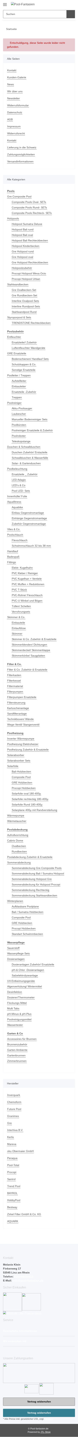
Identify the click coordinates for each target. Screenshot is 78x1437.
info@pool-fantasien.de (27, 1280)
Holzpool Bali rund (23, 229)
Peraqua (12, 1158)
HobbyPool (13, 1200)
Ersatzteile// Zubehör (24, 342)
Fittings (11, 562)
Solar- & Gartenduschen (26, 463)
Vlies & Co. (13, 529)
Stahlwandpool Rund (24, 311)
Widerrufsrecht (16, 133)
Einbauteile (18, 622)
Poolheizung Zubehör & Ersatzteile (28, 749)
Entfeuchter (14, 336)
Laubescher (19, 413)
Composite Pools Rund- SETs (29, 207)
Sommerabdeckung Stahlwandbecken (34, 895)
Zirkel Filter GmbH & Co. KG (24, 1214)
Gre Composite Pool (19, 196)
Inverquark (13, 1095)
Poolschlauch (15, 534)
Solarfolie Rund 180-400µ (27, 804)
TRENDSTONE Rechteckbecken (31, 322)
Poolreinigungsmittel (19, 1019)
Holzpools (13, 218)
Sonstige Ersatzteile (23, 369)
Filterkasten (14, 675)
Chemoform (14, 1102)
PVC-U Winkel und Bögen (27, 600)
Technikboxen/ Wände (20, 719)
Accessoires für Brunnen (22, 1038)
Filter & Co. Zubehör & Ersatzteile (27, 669)
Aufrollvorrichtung (17, 835)
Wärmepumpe (15, 815)
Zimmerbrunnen (17, 1060)
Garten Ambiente (17, 1049)
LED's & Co (18, 485)
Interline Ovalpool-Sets (25, 300)
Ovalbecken (19, 846)
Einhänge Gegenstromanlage (29, 518)
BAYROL (12, 1193)
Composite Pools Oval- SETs (29, 201)
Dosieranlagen (16, 958)
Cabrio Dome (15, 840)
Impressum (14, 126)
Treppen (17, 397)
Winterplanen (15, 900)
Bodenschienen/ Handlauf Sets (30, 358)
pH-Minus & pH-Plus (19, 1013)
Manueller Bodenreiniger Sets (29, 419)
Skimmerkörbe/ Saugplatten (28, 655)
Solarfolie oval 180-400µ (26, 793)
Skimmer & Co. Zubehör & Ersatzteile (34, 639)
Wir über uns (15, 91)
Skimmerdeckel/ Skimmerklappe (31, 650)
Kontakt (11, 70)
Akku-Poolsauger (22, 408)
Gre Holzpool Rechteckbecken (30, 262)
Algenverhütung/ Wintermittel (24, 986)
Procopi (11, 1172)
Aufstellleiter (19, 380)
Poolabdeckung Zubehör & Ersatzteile (29, 857)
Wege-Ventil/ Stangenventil (23, 724)
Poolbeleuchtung (17, 468)
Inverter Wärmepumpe (20, 738)
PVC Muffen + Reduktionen (28, 584)
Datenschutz (14, 112)
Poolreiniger (14, 402)
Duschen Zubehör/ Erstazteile (29, 452)
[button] (58, 4)
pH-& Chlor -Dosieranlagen (28, 969)
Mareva (11, 1144)
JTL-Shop (46, 1432)
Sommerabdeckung (19, 862)
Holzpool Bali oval (22, 234)
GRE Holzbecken (22, 782)
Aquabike (17, 507)
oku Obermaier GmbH (20, 1151)
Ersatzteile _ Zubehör (24, 474)
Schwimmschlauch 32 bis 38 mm (31, 545)
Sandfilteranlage (17, 713)
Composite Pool (21, 777)
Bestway (12, 1207)
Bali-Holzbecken (21, 771)
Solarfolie (12, 766)
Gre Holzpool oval (22, 256)
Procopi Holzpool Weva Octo (29, 273)
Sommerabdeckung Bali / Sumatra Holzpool (38, 873)
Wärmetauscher (16, 821)
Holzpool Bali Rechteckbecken (30, 240)
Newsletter (13, 98)
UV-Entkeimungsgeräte (21, 980)
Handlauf (12, 551)
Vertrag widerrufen (39, 1401)
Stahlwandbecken (17, 284)
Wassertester (15, 1024)
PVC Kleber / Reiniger (25, 573)
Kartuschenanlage (18, 708)
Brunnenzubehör (17, 1044)
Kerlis (10, 1137)
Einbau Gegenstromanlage (28, 512)
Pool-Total (13, 1165)
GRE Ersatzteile (16, 353)
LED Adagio (19, 479)
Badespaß (13, 556)
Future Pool (14, 1109)
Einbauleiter (19, 386)
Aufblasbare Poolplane (25, 906)
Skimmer (17, 633)
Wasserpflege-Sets (18, 953)
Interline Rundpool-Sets (26, 306)
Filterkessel (14, 680)
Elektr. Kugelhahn (22, 567)
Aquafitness (14, 501)
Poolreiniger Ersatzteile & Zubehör (32, 430)
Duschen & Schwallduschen (23, 446)
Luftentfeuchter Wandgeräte (28, 347)
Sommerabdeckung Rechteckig (30, 889)
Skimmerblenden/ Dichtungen (29, 644)
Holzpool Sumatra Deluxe (27, 223)
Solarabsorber (15, 755)
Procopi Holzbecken (24, 788)
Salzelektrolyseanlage (25, 975)
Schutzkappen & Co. (24, 364)
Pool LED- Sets (21, 490)
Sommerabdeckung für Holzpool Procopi (36, 884)
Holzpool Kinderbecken (25, 245)
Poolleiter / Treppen (19, 375)
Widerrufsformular (18, 105)
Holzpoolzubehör (22, 267)
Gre (9, 1123)
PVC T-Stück (19, 589)
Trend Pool (13, 1186)
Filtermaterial (15, 686)
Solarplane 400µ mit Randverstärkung (34, 810)
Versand (49, 1419)
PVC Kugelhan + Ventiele (27, 578)
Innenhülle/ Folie (17, 496)
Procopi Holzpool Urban (26, 278)
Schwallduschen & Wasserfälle (30, 457)
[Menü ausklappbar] (5, 3)
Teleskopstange (21, 441)
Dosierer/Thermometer (21, 997)
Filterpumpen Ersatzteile (21, 697)
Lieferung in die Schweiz (21, 147)
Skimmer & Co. (16, 617)
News (10, 84)
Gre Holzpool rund (23, 251)
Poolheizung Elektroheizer (22, 744)
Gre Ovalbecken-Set (24, 289)
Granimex (13, 1116)
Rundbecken (19, 851)
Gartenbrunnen (16, 1055)
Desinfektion (14, 991)
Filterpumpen (15, 691)
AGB (10, 119)
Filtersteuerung (16, 702)
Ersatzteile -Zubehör (24, 391)
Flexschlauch (19, 540)
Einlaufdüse (19, 628)
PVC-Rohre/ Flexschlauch (27, 595)
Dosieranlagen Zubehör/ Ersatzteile (33, 964)
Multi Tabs (13, 1008)
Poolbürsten (19, 424)
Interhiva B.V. (15, 1130)
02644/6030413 (23, 1276)
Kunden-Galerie (16, 77)
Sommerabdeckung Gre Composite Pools (37, 868)
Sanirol (11, 1179)
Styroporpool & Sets (19, 317)
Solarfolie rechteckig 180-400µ (30, 799)
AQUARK (12, 1221)
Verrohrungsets (21, 611)
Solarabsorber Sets (18, 760)
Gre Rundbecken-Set (24, 295)
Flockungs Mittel (17, 1002)
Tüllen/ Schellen (21, 606)
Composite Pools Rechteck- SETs (32, 212)
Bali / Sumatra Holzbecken (27, 911)
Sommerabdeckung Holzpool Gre (32, 879)
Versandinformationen (20, 161)
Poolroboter (19, 435)
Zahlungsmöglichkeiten (21, 154)
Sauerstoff (13, 947)
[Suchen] (70, 14)
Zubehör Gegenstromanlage (29, 523)
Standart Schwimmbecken (27, 933)
